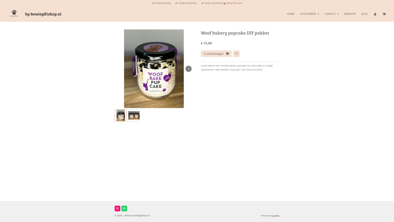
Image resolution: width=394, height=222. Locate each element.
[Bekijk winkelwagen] (384, 14)
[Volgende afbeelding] (188, 69)
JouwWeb (275, 215)
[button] (121, 115)
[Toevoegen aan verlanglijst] (236, 53)
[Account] (375, 14)
